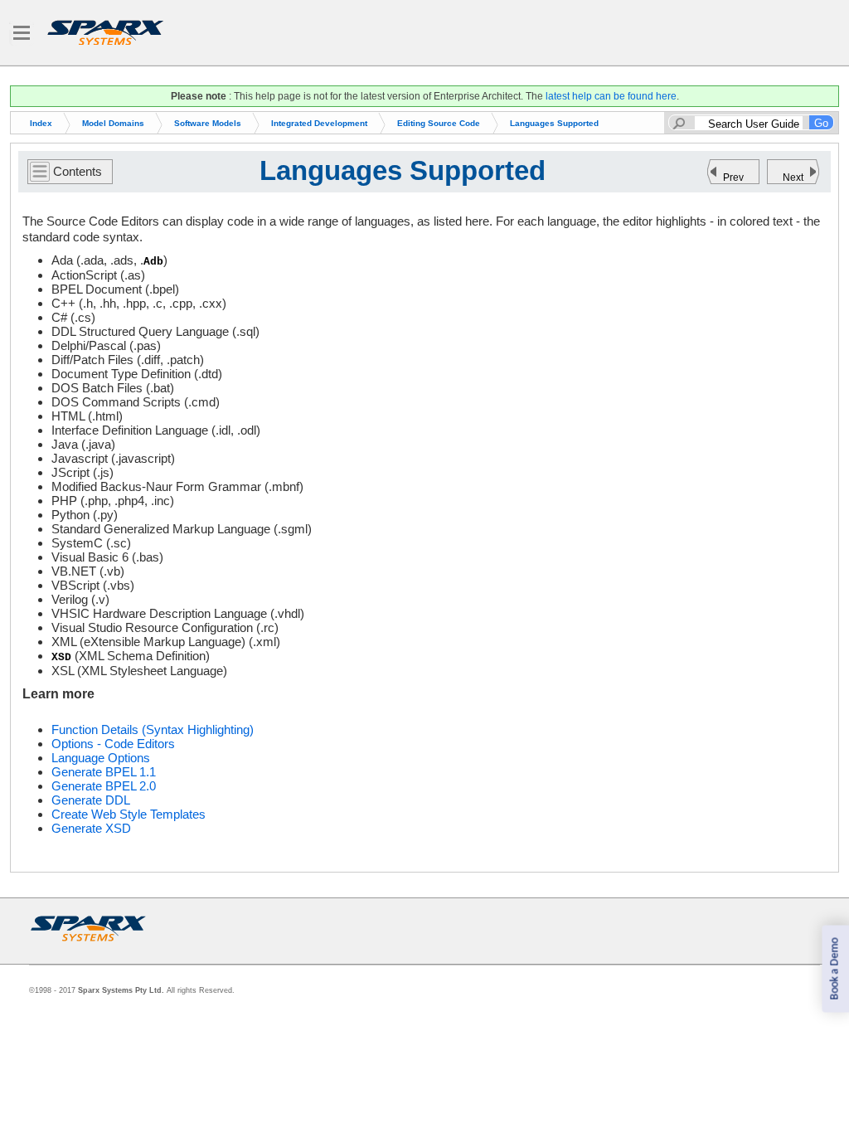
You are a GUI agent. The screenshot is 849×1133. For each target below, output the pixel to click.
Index (41, 123)
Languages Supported (554, 123)
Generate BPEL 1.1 (103, 772)
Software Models (207, 123)
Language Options (100, 758)
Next (793, 177)
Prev (733, 177)
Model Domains (113, 123)
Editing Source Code (438, 123)
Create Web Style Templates (128, 814)
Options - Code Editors (113, 744)
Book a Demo (834, 969)
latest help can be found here (611, 96)
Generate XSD (91, 828)
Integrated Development (319, 123)
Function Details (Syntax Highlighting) (152, 729)
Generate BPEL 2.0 (103, 786)
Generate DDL (90, 800)
